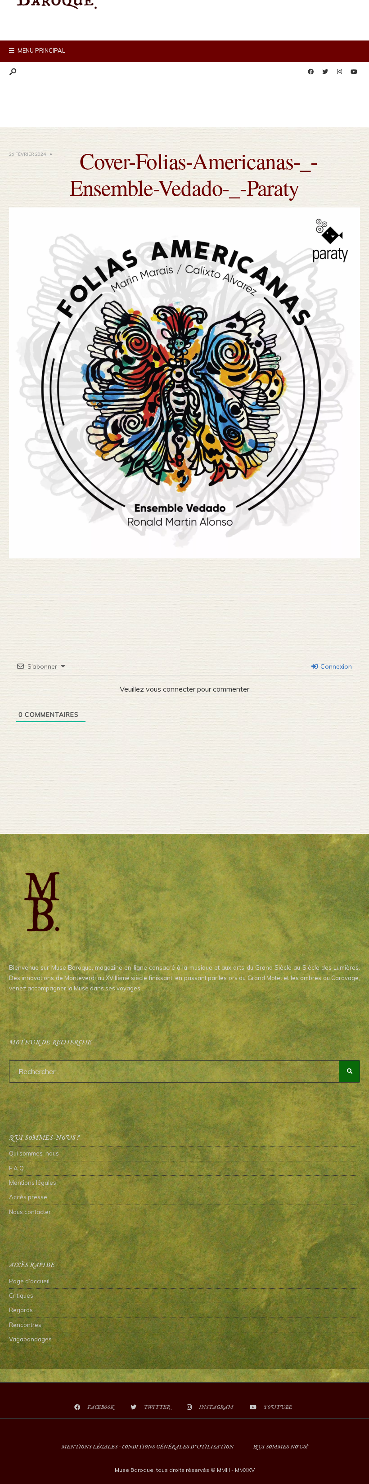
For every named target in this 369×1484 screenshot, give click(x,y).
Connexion (335, 666)
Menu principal (40, 50)
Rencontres (25, 1324)
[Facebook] (310, 72)
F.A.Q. (17, 1168)
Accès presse (28, 1197)
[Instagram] (339, 72)
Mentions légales (32, 1182)
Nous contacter (30, 1211)
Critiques (21, 1295)
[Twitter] (325, 72)
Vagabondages (30, 1339)
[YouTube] (353, 72)
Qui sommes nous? (280, 1447)
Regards (21, 1309)
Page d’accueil (29, 1281)
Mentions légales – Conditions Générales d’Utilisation (147, 1447)
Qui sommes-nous (34, 1153)
